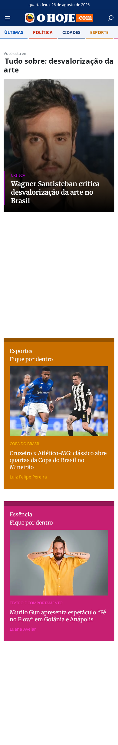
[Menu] (9, 18)
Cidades (71, 32)
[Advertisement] (59, 289)
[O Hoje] (59, 18)
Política (43, 32)
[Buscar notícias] (110, 18)
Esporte (99, 32)
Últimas (13, 32)
